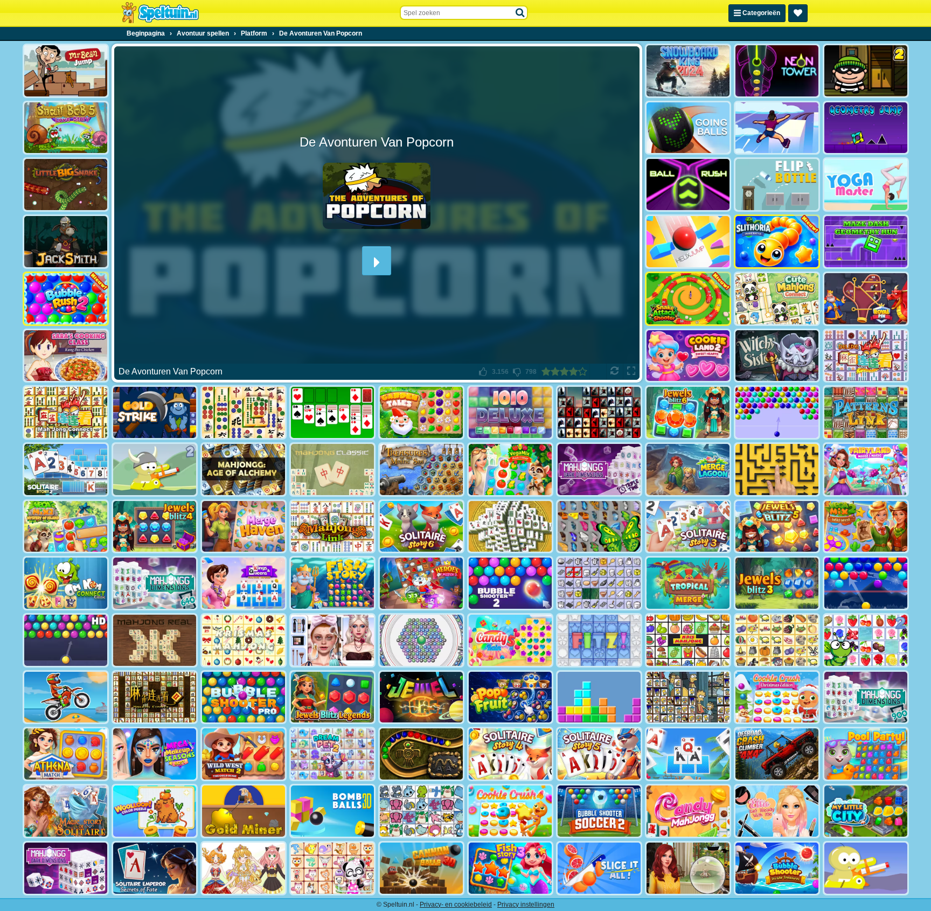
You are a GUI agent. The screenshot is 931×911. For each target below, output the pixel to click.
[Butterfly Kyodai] (599, 526)
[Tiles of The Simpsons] (688, 697)
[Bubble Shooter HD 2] (510, 583)
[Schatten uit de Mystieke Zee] (421, 469)
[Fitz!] (599, 640)
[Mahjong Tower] (510, 526)
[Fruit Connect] (866, 640)
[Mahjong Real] (155, 640)
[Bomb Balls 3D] (332, 811)
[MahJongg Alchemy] (243, 469)
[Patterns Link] (866, 412)
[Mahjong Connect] (66, 412)
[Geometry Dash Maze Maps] (866, 241)
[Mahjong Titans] (243, 412)
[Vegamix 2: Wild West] (866, 526)
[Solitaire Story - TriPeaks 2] (66, 469)
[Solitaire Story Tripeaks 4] (510, 754)
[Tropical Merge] (688, 583)
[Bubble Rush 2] (66, 299)
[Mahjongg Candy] (688, 811)
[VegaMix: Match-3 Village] (510, 469)
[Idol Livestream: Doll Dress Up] (243, 868)
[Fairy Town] (421, 640)
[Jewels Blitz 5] (777, 526)
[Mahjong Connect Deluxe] (866, 356)
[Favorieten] (798, 13)
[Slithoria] (777, 241)
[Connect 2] (599, 583)
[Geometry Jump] (866, 128)
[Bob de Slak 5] (66, 128)
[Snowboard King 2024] (688, 71)
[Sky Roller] (777, 128)
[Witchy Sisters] (777, 356)
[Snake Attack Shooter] (688, 299)
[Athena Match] (66, 754)
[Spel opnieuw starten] (614, 372)
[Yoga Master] (866, 184)
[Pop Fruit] (510, 697)
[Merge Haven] (243, 526)
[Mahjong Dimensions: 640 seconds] (155, 583)
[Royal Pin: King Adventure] (866, 299)
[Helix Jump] (688, 241)
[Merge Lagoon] (688, 469)
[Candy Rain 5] (510, 640)
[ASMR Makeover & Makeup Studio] (332, 640)
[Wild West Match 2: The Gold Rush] (243, 754)
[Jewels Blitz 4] (155, 526)
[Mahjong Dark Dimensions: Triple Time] (599, 469)
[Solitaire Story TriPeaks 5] (599, 754)
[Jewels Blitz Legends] (332, 697)
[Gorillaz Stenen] (599, 412)
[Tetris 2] (599, 697)
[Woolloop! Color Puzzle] (155, 811)
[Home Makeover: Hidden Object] (688, 868)
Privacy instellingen (525, 904)
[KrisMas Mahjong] (243, 640)
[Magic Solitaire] (66, 811)
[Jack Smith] (66, 241)
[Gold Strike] (155, 412)
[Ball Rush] (688, 184)
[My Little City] (866, 811)
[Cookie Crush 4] (510, 811)
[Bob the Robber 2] (866, 71)
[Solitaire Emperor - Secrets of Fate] (155, 868)
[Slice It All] (599, 868)
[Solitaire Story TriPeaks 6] (421, 526)
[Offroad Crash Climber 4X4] (777, 754)
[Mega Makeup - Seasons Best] (155, 754)
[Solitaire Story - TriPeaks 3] (688, 526)
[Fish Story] (332, 583)
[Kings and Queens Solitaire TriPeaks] (243, 583)
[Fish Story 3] (510, 868)
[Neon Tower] (777, 71)
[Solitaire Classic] (332, 412)
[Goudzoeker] (243, 811)
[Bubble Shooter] (777, 412)
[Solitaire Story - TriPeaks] (688, 754)
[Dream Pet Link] (332, 868)
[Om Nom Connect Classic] (66, 583)
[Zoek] (520, 12)
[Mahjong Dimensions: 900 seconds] (866, 697)
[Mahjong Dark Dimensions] (66, 868)
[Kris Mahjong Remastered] (688, 640)
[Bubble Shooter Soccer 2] (599, 811)
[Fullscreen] (631, 372)
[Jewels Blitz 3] (777, 583)
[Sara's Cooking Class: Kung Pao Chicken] (66, 356)
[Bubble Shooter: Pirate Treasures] (777, 868)
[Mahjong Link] (332, 526)
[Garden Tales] (421, 412)
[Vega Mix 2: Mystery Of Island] (66, 526)
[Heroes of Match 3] (421, 583)
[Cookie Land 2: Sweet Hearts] (688, 356)
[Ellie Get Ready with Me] (777, 811)
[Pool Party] (866, 754)
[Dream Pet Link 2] (332, 754)
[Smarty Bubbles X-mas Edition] (866, 583)
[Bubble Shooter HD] (66, 640)
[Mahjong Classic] (332, 469)
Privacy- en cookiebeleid (456, 904)
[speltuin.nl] (160, 13)
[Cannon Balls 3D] (421, 868)
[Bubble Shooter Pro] (243, 697)
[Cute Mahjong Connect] (777, 299)
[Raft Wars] (866, 868)
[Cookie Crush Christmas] (777, 697)
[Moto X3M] (66, 697)
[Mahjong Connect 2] (155, 697)
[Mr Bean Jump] (66, 71)
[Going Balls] (688, 128)
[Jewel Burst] (421, 697)
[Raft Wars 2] (155, 469)
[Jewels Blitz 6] (688, 412)
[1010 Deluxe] (510, 412)
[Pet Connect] (421, 811)
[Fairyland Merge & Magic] (866, 469)
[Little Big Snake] (66, 184)
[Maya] (421, 754)
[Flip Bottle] (777, 184)
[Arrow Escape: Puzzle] (777, 469)
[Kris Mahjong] (777, 640)
